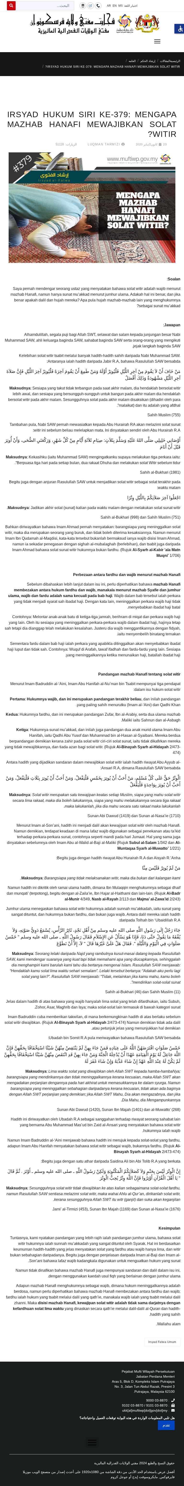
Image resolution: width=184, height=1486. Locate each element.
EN (115, 5)
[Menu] (92, 41)
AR (109, 5)
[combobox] (45, 5)
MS (120, 5)
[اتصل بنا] (98, 5)
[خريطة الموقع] (83, 5)
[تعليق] (90, 5)
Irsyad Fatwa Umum (162, 1342)
